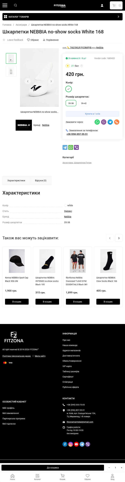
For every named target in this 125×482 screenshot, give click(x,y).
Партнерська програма (13, 418)
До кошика (53, 467)
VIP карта (67, 366)
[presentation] (27, 81)
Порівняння (52, 40)
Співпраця (67, 382)
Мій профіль (8, 408)
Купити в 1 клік (92, 114)
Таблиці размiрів (70, 371)
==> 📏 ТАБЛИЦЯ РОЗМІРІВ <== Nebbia (82, 47)
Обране (35, 40)
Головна (6, 25)
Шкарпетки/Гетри (82, 162)
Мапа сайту (40, 356)
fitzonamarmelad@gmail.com (80, 422)
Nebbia (45, 125)
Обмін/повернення (71, 361)
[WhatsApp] (70, 147)
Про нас (66, 340)
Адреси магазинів (71, 350)
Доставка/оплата (71, 355)
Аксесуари (21, 25)
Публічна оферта (70, 387)
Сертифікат (67, 376)
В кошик (16, 301)
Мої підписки (9, 424)
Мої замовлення (10, 413)
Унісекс (68, 211)
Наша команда (69, 345)
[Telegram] (64, 147)
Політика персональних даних (16, 356)
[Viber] (76, 147)
